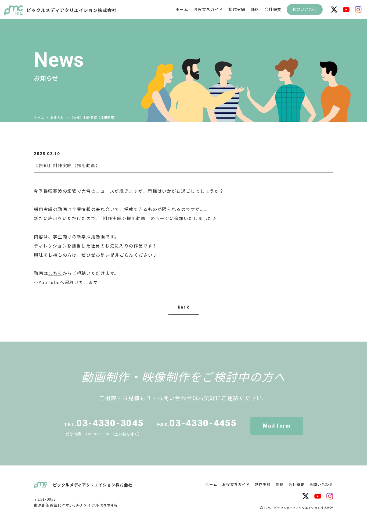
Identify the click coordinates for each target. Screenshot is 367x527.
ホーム (181, 9)
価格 (255, 9)
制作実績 (236, 9)
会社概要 (272, 9)
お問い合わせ (304, 9)
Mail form (277, 425)
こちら (55, 273)
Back (183, 307)
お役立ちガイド (208, 9)
